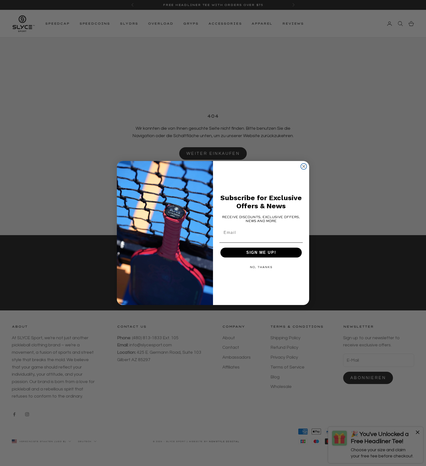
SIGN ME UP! (261, 252)
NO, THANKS (261, 267)
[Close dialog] (304, 166)
